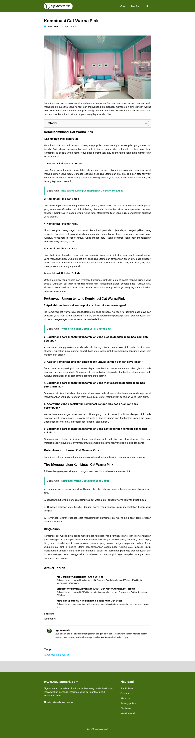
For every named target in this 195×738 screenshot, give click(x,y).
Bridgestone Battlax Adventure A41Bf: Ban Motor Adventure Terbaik (96, 588)
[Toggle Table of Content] (145, 123)
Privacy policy (128, 703)
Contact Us (126, 693)
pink (58, 654)
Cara (122, 6)
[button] (147, 6)
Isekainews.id (127, 713)
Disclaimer (126, 708)
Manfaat (135, 6)
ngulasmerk (52, 26)
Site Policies (126, 688)
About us (125, 698)
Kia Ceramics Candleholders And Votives (80, 576)
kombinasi (49, 654)
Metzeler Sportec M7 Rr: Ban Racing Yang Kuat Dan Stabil (89, 600)
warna (65, 654)
